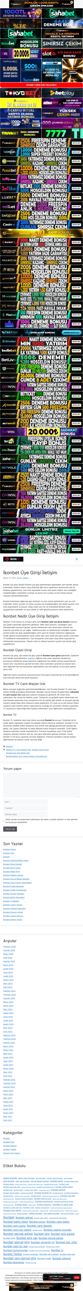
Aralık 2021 (8, 1109)
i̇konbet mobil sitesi (8, 1199)
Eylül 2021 (7, 1120)
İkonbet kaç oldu (66, 1242)
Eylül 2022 (7, 1076)
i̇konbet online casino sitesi (26, 1201)
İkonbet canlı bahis (58, 1221)
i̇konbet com (8, 1190)
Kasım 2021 (8, 1113)
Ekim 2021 (7, 1116)
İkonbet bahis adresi (41, 1218)
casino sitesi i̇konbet (55, 1178)
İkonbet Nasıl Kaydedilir (37, 1247)
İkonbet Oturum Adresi (13, 912)
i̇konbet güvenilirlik (27, 1193)
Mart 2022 (7, 1098)
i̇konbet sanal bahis (8, 1205)
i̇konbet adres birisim (21, 1184)
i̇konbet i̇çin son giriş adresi (22, 1196)
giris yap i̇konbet (22, 1181)
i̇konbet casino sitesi (64, 1187)
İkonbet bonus (37, 1221)
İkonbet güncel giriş (16, 1242)
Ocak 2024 (8, 1017)
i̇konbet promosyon (44, 1201)
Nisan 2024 (8, 1006)
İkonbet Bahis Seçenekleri (58, 1218)
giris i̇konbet (8, 1181)
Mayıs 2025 (8, 965)
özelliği (77, 1213)
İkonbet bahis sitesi (15, 1221)
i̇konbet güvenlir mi (43, 1193)
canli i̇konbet (41, 1178)
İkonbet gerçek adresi (18, 1233)
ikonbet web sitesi (71, 1181)
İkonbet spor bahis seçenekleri (39, 1250)
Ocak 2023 (8, 1061)
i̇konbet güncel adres (11, 1193)
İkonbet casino (37, 1230)
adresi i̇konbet (10, 1178)
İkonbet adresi (24, 1217)
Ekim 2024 (7, 983)
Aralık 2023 (8, 1020)
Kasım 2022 (8, 1068)
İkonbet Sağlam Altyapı (13, 875)
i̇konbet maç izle (67, 1196)
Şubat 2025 (8, 969)
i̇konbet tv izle (28, 1208)
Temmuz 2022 (9, 1083)
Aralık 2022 (8, 1065)
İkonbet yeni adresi (49, 1254)
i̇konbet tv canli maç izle (12, 1208)
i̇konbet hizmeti (58, 1193)
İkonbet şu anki (31, 1263)
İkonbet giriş (42, 1233)
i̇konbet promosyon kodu (63, 1201)
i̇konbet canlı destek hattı (45, 1187)
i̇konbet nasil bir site (42, 1199)
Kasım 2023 (8, 1024)
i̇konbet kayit (36, 1196)
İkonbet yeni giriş (67, 1254)
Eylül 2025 (7, 958)
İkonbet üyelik (44, 1258)
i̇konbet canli (64, 1184)
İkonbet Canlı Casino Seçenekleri (17, 883)
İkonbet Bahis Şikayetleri (14, 897)
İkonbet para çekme (53, 1247)
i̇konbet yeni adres (12, 1210)
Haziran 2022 (9, 1087)
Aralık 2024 (8, 976)
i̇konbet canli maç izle (11, 1187)
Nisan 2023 (8, 1050)
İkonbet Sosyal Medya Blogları (16, 879)
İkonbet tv (57, 1250)
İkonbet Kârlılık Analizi (12, 920)
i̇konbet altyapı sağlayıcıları (35, 1184)
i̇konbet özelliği (44, 1210)
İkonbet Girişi (9, 1238)
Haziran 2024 (9, 998)
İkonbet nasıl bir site (15, 1246)
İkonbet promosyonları (15, 1250)
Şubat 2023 (8, 1057)
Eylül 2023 (7, 1031)
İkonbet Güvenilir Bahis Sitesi (15, 860)
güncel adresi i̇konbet (40, 1181)
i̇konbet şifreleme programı (56, 1210)
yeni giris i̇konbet (67, 1214)
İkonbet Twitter (9, 1149)
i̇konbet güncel (58, 1190)
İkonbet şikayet (61, 1258)
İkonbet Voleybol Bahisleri (14, 908)
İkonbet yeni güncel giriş (19, 1258)
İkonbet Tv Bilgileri (11, 901)
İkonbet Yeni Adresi (11, 1153)
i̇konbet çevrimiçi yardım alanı (30, 1210)
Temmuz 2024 (9, 995)
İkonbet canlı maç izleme (17, 1229)
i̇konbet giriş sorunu (44, 1190)
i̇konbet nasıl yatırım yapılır (10, 1201)
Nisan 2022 (8, 1094)
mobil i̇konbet (22, 1214)
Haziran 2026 (9, 950)
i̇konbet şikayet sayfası (71, 1210)
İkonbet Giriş (8, 853)
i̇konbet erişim (18, 1190)
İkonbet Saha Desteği (12, 864)
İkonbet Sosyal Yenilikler (13, 894)
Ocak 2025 (8, 972)
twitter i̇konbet (35, 1213)
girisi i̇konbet (68, 1178)
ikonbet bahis (56, 1181)
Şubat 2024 (8, 1013)
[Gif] (41, 233)
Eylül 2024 (7, 987)
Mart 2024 (7, 1009)
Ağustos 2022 (9, 1080)
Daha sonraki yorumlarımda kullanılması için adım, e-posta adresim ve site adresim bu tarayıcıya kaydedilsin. (42, 820)
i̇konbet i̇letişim (8, 1196)
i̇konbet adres (8, 1184)
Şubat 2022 (8, 1102)
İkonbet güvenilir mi (43, 1242)
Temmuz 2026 (9, 947)
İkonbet (31, 658)
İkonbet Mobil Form (11, 872)
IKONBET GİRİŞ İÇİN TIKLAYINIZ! (41, 85)
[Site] (41, 142)
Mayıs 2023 (8, 1046)
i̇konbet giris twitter (31, 1190)
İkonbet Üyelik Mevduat (13, 886)
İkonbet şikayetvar (13, 1262)
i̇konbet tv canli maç (63, 1204)
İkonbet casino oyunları (58, 1229)
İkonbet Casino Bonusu (13, 916)
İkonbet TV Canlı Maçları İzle (18, 750)
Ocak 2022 (8, 1105)
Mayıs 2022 (8, 1091)
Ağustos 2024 (9, 991)
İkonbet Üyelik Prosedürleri (15, 890)
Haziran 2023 (9, 1043)
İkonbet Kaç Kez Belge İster (18, 753)
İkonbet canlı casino (14, 1225)
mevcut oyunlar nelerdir (9, 1213)
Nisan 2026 (8, 954)
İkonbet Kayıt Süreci (12, 868)
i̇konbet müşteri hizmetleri (24, 1199)
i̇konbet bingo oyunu (51, 1184)
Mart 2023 (7, 1054)
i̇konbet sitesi (21, 1204)
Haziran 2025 (9, 961)
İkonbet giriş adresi (63, 1233)
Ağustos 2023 (9, 1035)
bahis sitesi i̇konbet (26, 1178)
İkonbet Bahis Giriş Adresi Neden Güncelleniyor (26, 756)
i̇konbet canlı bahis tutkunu (28, 1187)
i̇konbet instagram (71, 1193)
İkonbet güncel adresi (51, 1238)
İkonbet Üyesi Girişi (40, 750)
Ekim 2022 (7, 1072)
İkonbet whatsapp (30, 1254)
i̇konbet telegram (44, 1205)
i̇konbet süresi (32, 1205)
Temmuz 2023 (9, 1039)
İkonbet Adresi (9, 849)
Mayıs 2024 (8, 1002)
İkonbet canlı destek (39, 1225)
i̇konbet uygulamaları (42, 1208)
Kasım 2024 (8, 980)
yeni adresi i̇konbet (51, 1213)
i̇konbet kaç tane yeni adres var (50, 1196)
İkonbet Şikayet (10, 1146)
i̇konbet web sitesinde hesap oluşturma (61, 1208)
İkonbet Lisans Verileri (12, 905)
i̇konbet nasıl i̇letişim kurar (59, 1199)
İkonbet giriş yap (27, 1238)
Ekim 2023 (7, 1028)
